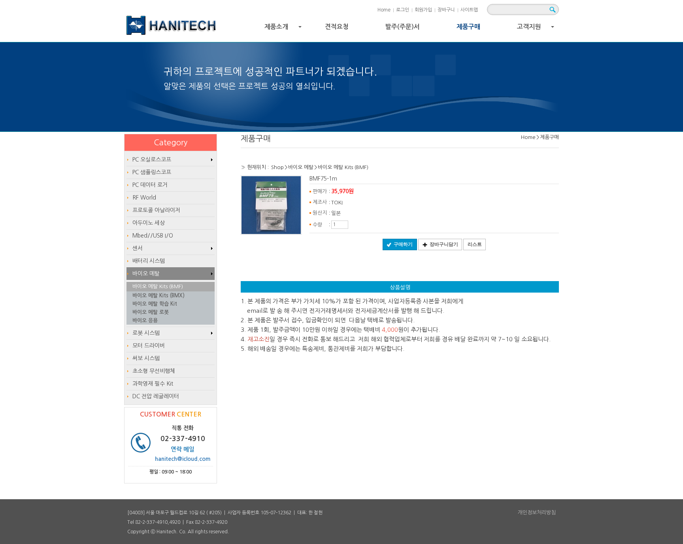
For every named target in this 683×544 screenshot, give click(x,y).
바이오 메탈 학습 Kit (154, 303)
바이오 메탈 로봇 (150, 312)
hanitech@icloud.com (183, 459)
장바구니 (446, 10)
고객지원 (536, 29)
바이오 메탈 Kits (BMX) (158, 295)
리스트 (475, 244)
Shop (277, 167)
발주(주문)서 (402, 27)
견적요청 (337, 27)
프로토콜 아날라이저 (156, 210)
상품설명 (400, 287)
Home (384, 10)
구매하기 (403, 244)
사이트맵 (469, 10)
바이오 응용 (145, 320)
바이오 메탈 (300, 167)
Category (170, 142)
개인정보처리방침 (537, 512)
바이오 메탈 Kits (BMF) (343, 167)
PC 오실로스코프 (151, 159)
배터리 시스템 (148, 261)
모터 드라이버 (148, 345)
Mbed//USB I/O (152, 235)
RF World (144, 197)
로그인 (402, 10)
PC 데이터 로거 (150, 185)
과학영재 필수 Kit (152, 383)
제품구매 (468, 27)
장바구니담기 (444, 244)
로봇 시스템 (146, 333)
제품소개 (284, 29)
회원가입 (423, 10)
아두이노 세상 (148, 223)
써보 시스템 (146, 358)
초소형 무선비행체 (153, 371)
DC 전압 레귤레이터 (155, 396)
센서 (137, 248)
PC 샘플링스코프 (151, 172)
